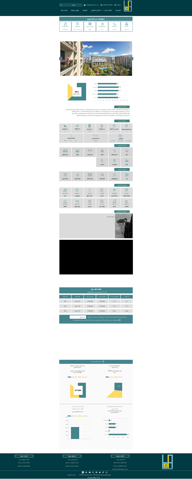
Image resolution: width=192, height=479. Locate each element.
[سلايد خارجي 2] (93, 73)
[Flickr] (83, 472)
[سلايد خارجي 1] (91, 73)
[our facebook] (96, 472)
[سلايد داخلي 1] (97, 73)
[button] (108, 10)
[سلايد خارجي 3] (95, 73)
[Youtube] (90, 472)
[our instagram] (93, 472)
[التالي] (131, 58)
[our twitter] (100, 472)
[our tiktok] (103, 472)
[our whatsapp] (106, 472)
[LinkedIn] (86, 472)
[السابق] (60, 58)
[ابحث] (61, 5)
